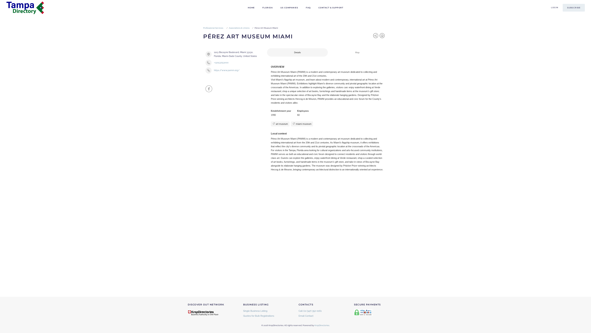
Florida (267, 7)
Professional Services (213, 28)
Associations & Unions (239, 28)
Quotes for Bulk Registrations (258, 315)
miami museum (303, 124)
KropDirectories (321, 325)
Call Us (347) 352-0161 (310, 311)
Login (554, 7)
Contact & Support (330, 7)
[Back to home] (25, 7)
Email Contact (306, 315)
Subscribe (574, 7)
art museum (281, 124)
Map (357, 52)
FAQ (308, 7)
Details (297, 52)
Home (251, 7)
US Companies (289, 7)
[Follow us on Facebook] (208, 88)
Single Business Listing (255, 311)
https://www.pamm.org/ (226, 70)
